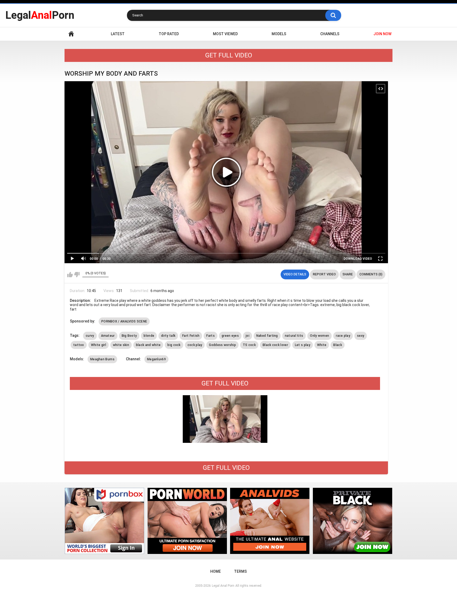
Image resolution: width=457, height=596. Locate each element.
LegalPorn (39, 15)
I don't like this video (77, 274)
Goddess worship (222, 345)
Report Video (324, 274)
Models (279, 34)
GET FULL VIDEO (228, 55)
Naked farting (267, 336)
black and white (148, 345)
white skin (121, 345)
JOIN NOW (382, 34)
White (322, 345)
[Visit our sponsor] (104, 521)
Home (71, 34)
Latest (118, 34)
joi (247, 336)
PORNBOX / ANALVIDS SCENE (124, 321)
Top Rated (169, 34)
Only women (319, 336)
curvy (90, 336)
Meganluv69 (156, 359)
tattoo (78, 345)
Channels (329, 34)
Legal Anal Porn (223, 586)
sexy (360, 336)
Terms (240, 571)
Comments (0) (370, 274)
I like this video (70, 274)
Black (337, 345)
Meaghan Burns (102, 359)
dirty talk (168, 336)
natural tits (294, 336)
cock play (195, 345)
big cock (173, 345)
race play (343, 336)
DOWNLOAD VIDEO (358, 259)
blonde (149, 336)
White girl (98, 345)
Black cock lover (275, 345)
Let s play (302, 345)
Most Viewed (225, 34)
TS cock (249, 345)
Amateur (108, 336)
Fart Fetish (190, 336)
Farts (210, 336)
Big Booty (129, 336)
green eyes (230, 336)
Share (347, 274)
